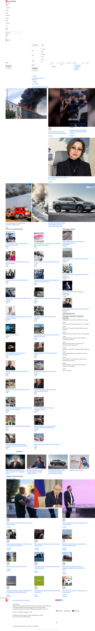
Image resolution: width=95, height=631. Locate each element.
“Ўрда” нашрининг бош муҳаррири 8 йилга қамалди (75, 308)
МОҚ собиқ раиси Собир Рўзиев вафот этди (17, 280)
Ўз (7, 40)
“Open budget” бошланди (12, 334)
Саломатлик (78, 66)
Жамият (35, 76)
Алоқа (43, 87)
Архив (46, 87)
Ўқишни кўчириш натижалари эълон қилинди (17, 389)
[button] (37, 629)
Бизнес (40, 87)
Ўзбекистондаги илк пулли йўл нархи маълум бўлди (75, 258)
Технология (77, 65)
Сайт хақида (35, 87)
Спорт (33, 83)
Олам (33, 78)
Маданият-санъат (39, 78)
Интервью (34, 79)
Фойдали (35, 81)
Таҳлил (37, 83)
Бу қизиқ (77, 68)
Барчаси (74, 91)
